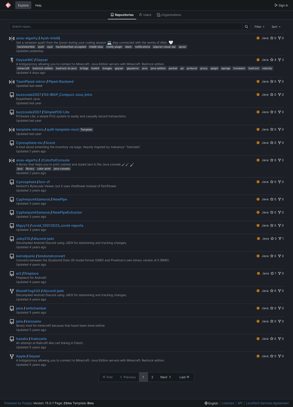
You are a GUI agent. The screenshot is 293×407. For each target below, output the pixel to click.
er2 (18, 273)
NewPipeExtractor (67, 212)
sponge (225, 68)
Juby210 (23, 238)
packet (173, 68)
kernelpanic (25, 256)
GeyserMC (24, 60)
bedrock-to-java (66, 68)
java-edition (158, 68)
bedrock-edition (43, 68)
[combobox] (260, 26)
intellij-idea (96, 46)
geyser (119, 68)
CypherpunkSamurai (33, 199)
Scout (50, 143)
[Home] (8, 5)
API (240, 403)
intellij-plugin (114, 46)
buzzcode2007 (28, 94)
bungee (107, 68)
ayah (41, 46)
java (144, 68)
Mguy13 (22, 225)
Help (38, 5)
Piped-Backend (61, 81)
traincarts (39, 339)
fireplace (31, 273)
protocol (192, 68)
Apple (21, 356)
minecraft (23, 68)
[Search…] (246, 26)
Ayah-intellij (50, 38)
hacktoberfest (26, 46)
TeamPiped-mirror (31, 81)
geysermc (133, 68)
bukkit (95, 68)
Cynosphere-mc (29, 143)
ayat (50, 46)
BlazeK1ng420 (28, 291)
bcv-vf (44, 182)
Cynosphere (26, 182)
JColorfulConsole (55, 160)
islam (128, 46)
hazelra (22, 339)
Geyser (42, 60)
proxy (203, 68)
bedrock (254, 68)
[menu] (211, 403)
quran (182, 46)
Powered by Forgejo (18, 403)
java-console (62, 168)
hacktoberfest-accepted (71, 46)
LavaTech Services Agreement (267, 403)
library (30, 168)
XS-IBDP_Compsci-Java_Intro (68, 94)
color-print (43, 168)
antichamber (36, 308)
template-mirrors (30, 129)
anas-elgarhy (27, 38)
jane (19, 308)
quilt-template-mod (63, 129)
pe (182, 68)
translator (239, 68)
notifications (142, 46)
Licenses (228, 403)
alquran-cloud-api (164, 46)
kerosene (33, 321)
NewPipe (60, 199)
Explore (23, 5)
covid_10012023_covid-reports (57, 225)
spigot (214, 68)
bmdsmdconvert (51, 256)
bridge (84, 68)
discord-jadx (43, 238)
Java (265, 38)
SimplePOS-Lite (56, 112)
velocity (267, 68)
